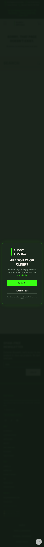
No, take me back (22, 290)
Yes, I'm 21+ (22, 283)
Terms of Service (22, 275)
